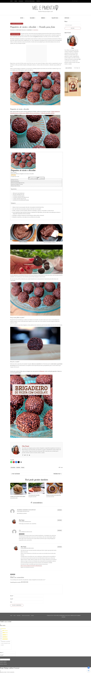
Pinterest (42, 371)
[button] (11, 175)
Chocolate (13, 467)
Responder (59, 510)
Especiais (67, 18)
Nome (11, 596)
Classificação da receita (15, 582)
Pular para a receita (15, 34)
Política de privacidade (30, 1)
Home (11, 1)
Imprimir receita (33, 178)
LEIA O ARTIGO (68, 68)
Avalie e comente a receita (5, 659)
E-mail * (2, 655)
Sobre (15, 1)
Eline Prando (25, 446)
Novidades (21, 1)
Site (11, 602)
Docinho (18, 467)
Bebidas (43, 18)
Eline (72, 48)
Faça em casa (55, 18)
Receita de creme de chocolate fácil (53, 495)
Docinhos (18, 23)
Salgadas (32, 18)
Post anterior (16, 474)
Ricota (22, 467)
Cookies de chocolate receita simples (17, 496)
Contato (38, 1)
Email (11, 599)
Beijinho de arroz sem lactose (33, 113)
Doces (21, 18)
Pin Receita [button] (41, 178)
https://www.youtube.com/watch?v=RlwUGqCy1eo (31, 566)
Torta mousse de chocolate (33, 495)
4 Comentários (35, 30)
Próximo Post (57, 474)
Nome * (1, 652)
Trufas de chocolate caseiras (47, 113)
